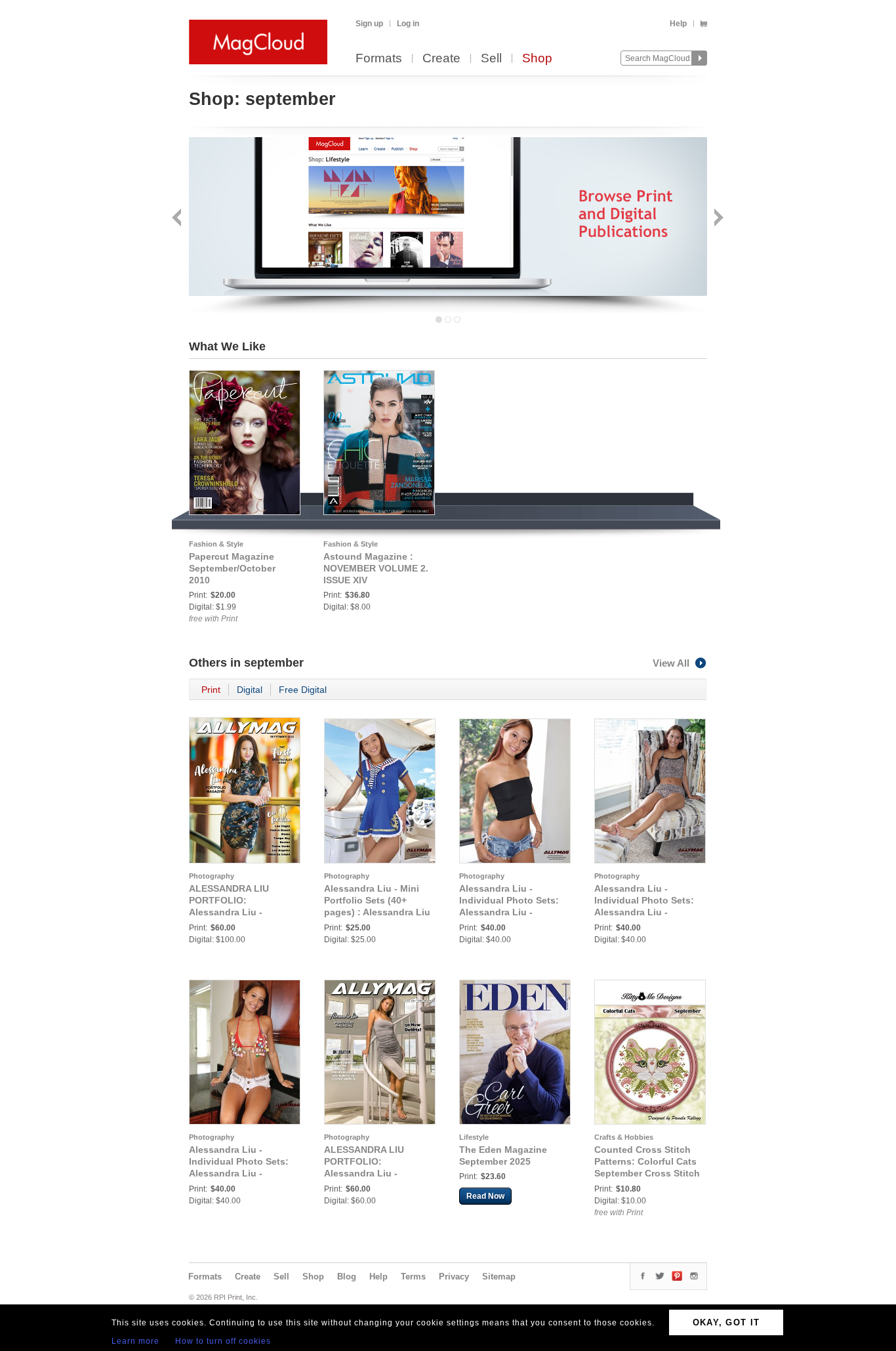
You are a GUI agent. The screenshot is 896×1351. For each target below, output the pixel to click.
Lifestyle (474, 1137)
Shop (537, 58)
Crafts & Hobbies (623, 1137)
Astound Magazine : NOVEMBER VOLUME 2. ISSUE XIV (375, 568)
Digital (249, 689)
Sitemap (499, 1276)
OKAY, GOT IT (726, 1322)
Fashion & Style (216, 544)
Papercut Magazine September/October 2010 (232, 568)
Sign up (369, 23)
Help (678, 23)
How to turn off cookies (223, 1341)
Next (717, 219)
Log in (408, 23)
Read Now (485, 1196)
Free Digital (303, 689)
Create (441, 58)
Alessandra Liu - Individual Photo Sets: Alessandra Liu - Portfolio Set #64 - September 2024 (644, 912)
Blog (346, 1276)
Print (210, 689)
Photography (211, 876)
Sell (491, 58)
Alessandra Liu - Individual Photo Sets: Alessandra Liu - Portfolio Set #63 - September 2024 (509, 912)
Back (178, 219)
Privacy (454, 1276)
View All (671, 663)
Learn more (135, 1341)
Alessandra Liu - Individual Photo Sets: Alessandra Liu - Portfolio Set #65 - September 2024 (239, 1173)
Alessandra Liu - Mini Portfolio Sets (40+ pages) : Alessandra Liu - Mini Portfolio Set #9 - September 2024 (377, 912)
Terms (413, 1276)
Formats (379, 58)
